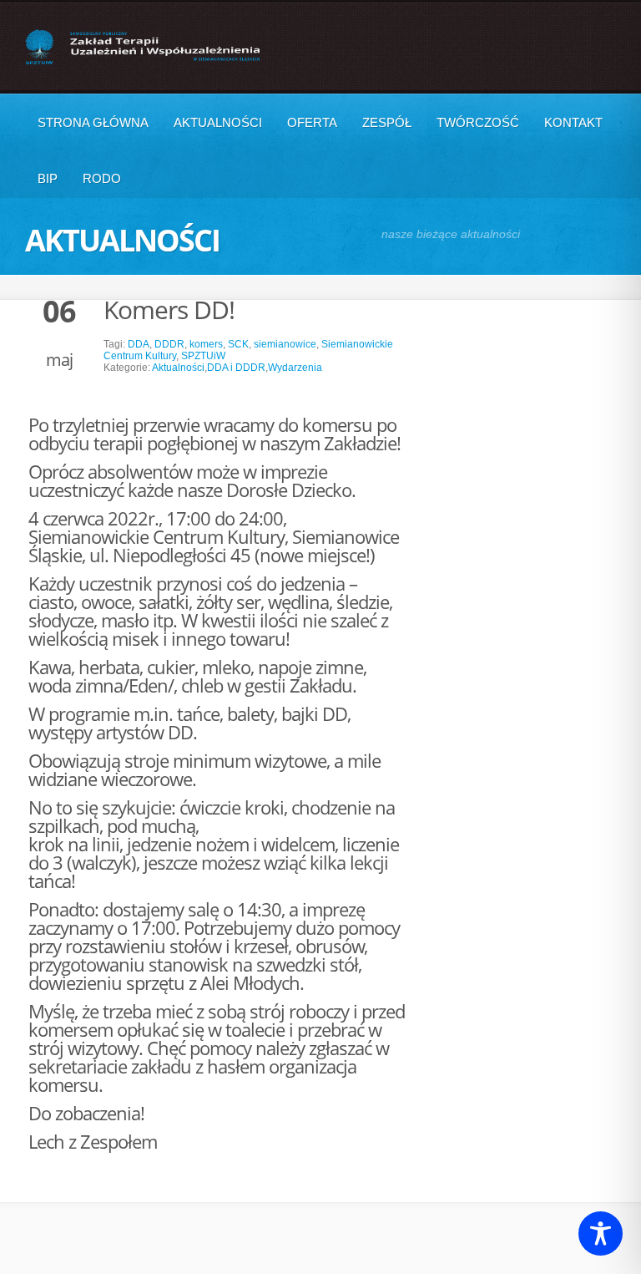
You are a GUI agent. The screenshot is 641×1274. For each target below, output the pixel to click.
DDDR (169, 344)
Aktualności (218, 122)
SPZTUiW (203, 356)
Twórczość (478, 122)
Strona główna (93, 122)
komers (206, 344)
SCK (238, 344)
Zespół (386, 122)
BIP (48, 178)
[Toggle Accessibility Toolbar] (600, 1233)
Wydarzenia (295, 367)
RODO (102, 178)
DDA (138, 344)
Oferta (312, 122)
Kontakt (573, 122)
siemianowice (285, 344)
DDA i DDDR (236, 367)
